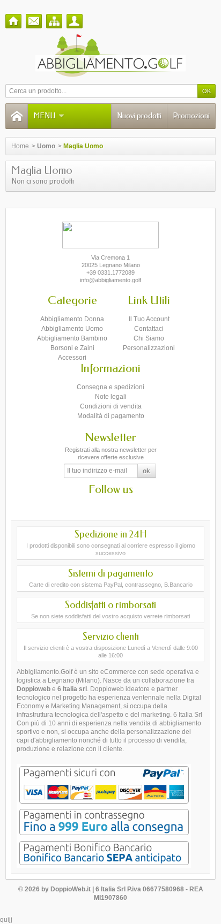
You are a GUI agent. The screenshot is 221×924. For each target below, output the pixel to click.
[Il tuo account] (74, 21)
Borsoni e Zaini (72, 348)
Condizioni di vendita (111, 406)
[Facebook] (101, 505)
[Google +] (120, 505)
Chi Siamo (149, 338)
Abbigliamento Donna (72, 319)
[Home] (13, 21)
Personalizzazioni (149, 348)
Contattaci (149, 328)
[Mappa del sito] (54, 21)
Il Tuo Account (149, 319)
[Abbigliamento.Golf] (110, 56)
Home (20, 146)
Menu (44, 115)
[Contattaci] (33, 21)
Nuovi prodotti (139, 115)
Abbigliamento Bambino (72, 338)
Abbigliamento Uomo (72, 328)
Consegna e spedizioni (110, 387)
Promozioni (191, 115)
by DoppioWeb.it (66, 889)
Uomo (46, 146)
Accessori (72, 357)
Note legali (111, 396)
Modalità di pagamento (110, 416)
